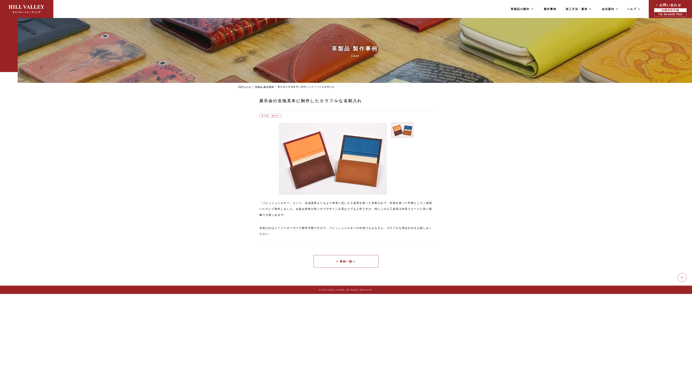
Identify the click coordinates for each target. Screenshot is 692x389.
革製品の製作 (520, 8)
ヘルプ (631, 8)
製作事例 (550, 8)
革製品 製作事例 (264, 87)
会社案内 (608, 8)
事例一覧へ (348, 261)
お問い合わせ (670, 9)
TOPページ (244, 87)
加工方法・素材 (577, 8)
